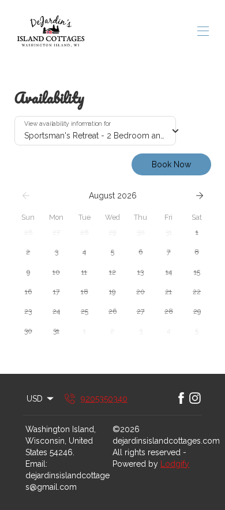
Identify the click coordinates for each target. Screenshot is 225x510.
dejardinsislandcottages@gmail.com (67, 481)
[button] (28, 232)
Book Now (171, 164)
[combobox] (95, 131)
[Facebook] (181, 398)
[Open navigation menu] (203, 31)
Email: (36, 463)
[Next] (199, 195)
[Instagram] (195, 398)
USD (35, 398)
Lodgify (174, 463)
